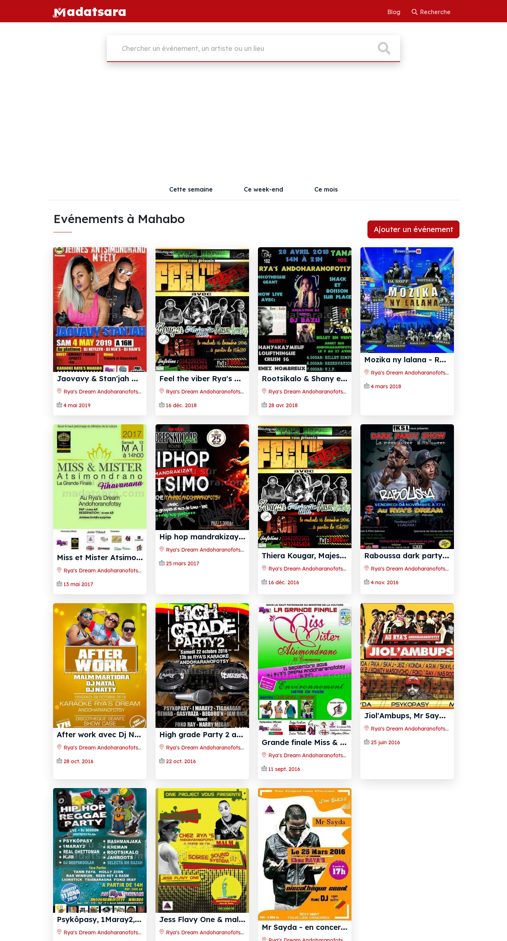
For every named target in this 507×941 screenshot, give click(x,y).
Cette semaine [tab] (191, 189)
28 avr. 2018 (283, 405)
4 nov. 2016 (385, 582)
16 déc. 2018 (181, 405)
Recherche (434, 12)
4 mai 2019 (77, 405)
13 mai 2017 (78, 584)
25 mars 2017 (182, 563)
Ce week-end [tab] (263, 189)
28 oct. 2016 (78, 761)
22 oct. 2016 (181, 761)
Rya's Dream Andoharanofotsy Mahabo (113, 391)
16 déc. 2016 (283, 582)
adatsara (96, 11)
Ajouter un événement (413, 229)
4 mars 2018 (386, 386)
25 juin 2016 (385, 742)
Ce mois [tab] (326, 189)
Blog (394, 12)
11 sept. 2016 (284, 769)
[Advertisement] (253, 123)
